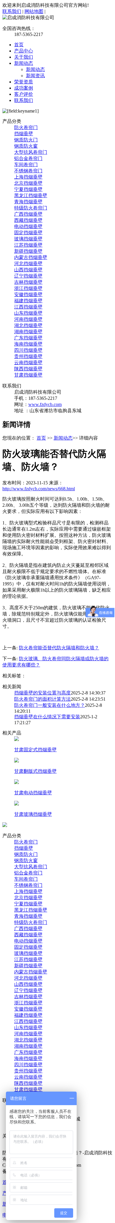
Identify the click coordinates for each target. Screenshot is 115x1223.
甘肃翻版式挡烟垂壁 (35, 771)
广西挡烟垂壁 (28, 214)
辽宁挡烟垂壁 (28, 275)
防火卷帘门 (26, 127)
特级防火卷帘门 (30, 207)
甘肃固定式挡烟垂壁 (35, 749)
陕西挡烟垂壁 (28, 368)
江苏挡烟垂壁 (28, 244)
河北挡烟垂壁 (28, 263)
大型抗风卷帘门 (30, 152)
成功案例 (23, 87)
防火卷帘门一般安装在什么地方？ (49, 705)
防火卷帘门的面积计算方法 (42, 699)
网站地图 (33, 11)
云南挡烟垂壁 (28, 362)
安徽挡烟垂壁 (28, 294)
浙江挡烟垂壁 (28, 288)
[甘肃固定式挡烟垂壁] (16, 739)
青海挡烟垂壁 (28, 201)
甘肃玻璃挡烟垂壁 (33, 814)
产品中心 (23, 50)
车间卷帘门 (26, 164)
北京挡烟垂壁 (28, 183)
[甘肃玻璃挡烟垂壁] (16, 803)
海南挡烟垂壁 (28, 343)
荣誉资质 (23, 81)
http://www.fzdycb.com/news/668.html (38, 488)
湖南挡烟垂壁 (28, 331)
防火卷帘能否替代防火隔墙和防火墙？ (59, 647)
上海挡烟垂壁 (28, 176)
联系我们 (11, 11)
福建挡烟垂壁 (28, 300)
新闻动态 (23, 63)
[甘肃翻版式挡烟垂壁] (16, 760)
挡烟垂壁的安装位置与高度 (42, 692)
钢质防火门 (26, 139)
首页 (19, 44)
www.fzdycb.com (45, 404)
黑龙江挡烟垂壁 (30, 195)
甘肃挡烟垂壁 (28, 374)
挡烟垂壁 (23, 133)
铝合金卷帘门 (28, 158)
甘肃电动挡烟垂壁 (33, 792)
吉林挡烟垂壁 (28, 282)
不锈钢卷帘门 (28, 170)
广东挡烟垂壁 (28, 337)
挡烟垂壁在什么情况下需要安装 (47, 716)
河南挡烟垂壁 (28, 319)
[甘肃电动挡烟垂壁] (16, 782)
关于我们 (23, 57)
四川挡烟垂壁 (28, 350)
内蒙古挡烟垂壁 (30, 257)
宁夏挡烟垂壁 (28, 189)
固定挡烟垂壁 (28, 232)
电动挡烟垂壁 (28, 226)
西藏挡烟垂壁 (28, 220)
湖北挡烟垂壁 (28, 325)
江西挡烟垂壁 (28, 306)
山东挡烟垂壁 (28, 313)
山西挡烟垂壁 (28, 269)
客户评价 (23, 94)
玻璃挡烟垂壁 (28, 238)
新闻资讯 (35, 75)
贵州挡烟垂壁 (28, 356)
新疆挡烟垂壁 (28, 251)
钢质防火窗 (26, 145)
